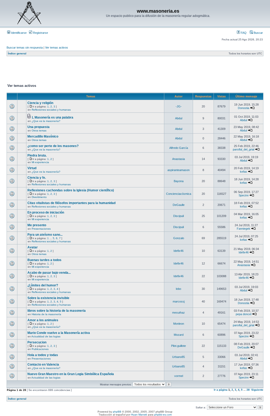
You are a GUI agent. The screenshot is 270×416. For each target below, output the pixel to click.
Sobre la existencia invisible (48, 298)
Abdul (178, 118)
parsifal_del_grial (243, 149)
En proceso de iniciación (45, 212)
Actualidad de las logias (45, 336)
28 (248, 389)
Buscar (258, 32)
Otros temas (39, 130)
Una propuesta (38, 127)
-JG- (179, 106)
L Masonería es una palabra (52, 117)
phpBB (117, 411)
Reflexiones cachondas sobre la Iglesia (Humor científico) (70, 190)
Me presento (36, 225)
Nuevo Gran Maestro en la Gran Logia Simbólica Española (70, 374)
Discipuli (178, 216)
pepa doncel (243, 314)
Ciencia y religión (40, 103)
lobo (178, 288)
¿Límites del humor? (42, 285)
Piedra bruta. (37, 155)
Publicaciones (40, 349)
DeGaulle (179, 204)
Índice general (17, 53)
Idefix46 (178, 250)
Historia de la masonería (46, 314)
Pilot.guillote (178, 345)
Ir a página (221, 389)
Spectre (244, 195)
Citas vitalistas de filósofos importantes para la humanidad (71, 203)
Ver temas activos (56, 47)
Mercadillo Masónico (42, 136)
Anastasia (178, 158)
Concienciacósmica (178, 193)
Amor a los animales (42, 320)
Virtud (31, 168)
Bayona (179, 181)
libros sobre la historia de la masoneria (56, 311)
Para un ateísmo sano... (44, 235)
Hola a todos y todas (42, 355)
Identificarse (18, 32)
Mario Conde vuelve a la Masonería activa (58, 333)
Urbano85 (178, 356)
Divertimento (39, 197)
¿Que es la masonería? (46, 121)
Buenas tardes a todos (44, 260)
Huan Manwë (139, 414)
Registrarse (40, 32)
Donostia (243, 108)
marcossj (179, 301)
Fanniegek (243, 228)
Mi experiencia (40, 162)
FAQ (243, 32)
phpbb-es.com (163, 414)
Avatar (32, 247)
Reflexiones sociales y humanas (51, 109)
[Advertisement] (103, 71)
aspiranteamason (178, 170)
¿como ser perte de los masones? (53, 146)
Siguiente (257, 389)
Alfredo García (178, 147)
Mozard (179, 334)
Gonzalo (178, 238)
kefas (243, 171)
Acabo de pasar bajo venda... (49, 273)
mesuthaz (178, 312)
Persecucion (36, 342)
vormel (178, 375)
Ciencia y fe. (36, 177)
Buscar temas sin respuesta (25, 47)
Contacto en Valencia (43, 364)
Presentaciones (41, 228)
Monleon (178, 323)
